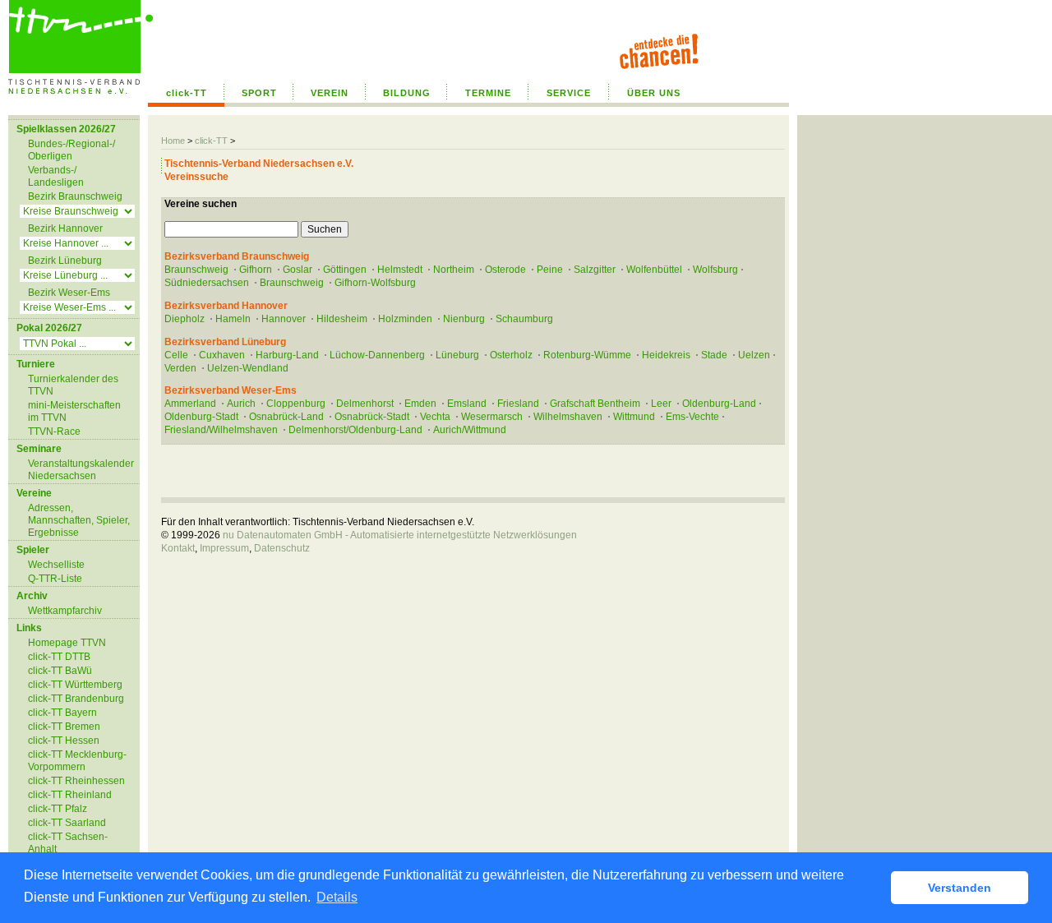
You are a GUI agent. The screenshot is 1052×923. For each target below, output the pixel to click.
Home (173, 140)
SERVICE (569, 93)
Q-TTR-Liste (55, 578)
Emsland (467, 403)
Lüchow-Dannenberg (377, 355)
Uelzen (754, 355)
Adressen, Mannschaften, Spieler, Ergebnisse (79, 520)
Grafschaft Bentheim (595, 403)
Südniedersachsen (206, 282)
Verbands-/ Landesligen (56, 176)
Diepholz (184, 319)
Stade (714, 355)
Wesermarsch (492, 416)
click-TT (186, 93)
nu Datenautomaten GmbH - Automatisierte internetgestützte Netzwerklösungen (400, 535)
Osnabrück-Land (286, 416)
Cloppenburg (295, 403)
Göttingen (345, 269)
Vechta (435, 416)
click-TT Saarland (67, 822)
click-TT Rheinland (70, 795)
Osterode (505, 269)
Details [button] (337, 897)
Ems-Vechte (692, 416)
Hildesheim (341, 319)
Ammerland (190, 403)
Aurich (241, 403)
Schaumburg (524, 319)
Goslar (297, 269)
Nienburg (464, 319)
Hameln (233, 319)
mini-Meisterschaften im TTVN (74, 411)
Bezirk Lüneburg (65, 260)
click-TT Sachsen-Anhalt (68, 843)
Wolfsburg (715, 269)
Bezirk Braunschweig (75, 196)
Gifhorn (255, 269)
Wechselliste (56, 564)
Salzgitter (595, 269)
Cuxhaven (222, 355)
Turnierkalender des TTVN (73, 385)
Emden (420, 403)
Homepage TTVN (67, 642)
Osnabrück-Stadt (372, 416)
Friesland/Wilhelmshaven (221, 430)
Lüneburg (457, 355)
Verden (180, 368)
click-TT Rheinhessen (76, 781)
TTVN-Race (54, 431)
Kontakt (178, 548)
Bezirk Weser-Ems (69, 292)
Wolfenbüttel (654, 269)
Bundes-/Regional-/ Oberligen (71, 150)
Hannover (283, 319)
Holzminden (405, 319)
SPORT (259, 93)
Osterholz (511, 355)
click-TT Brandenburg (76, 698)
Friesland (518, 403)
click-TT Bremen (64, 726)
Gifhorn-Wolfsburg (375, 282)
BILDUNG (407, 93)
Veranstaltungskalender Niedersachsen (81, 470)
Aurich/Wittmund (469, 430)
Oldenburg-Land (719, 403)
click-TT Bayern (62, 712)
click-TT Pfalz (57, 809)
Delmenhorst (365, 403)
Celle (176, 355)
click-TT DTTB (59, 656)
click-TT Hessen (63, 740)
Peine (550, 269)
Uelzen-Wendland (247, 368)
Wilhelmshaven (567, 416)
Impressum (224, 548)
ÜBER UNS (654, 93)
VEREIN (329, 93)
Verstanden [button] (959, 887)
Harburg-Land (287, 355)
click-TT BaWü (60, 670)
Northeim (453, 269)
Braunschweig (196, 269)
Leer (661, 403)
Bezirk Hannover (65, 228)
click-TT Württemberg (75, 684)
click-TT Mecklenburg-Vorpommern (77, 761)
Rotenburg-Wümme (587, 355)
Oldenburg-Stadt (201, 416)
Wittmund (634, 416)
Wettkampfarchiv (65, 610)
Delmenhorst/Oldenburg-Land (355, 430)
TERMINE (488, 93)
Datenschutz (282, 548)
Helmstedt (399, 269)
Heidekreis (666, 355)
